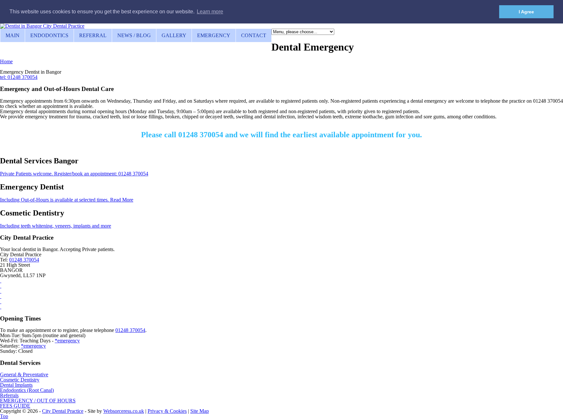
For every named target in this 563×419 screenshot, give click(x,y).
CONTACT (253, 35)
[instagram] (0, 286)
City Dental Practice (62, 411)
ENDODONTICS (49, 35)
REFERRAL (93, 35)
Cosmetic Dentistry (19, 379)
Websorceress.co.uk (123, 411)
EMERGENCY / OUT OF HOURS (38, 400)
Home (6, 61)
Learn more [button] (210, 11)
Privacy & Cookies (167, 411)
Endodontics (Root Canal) (27, 390)
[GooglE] (0, 301)
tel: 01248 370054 (18, 77)
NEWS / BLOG (134, 35)
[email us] (0, 306)
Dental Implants (16, 385)
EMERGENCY (213, 35)
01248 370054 (24, 259)
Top (4, 416)
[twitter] (0, 296)
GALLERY (174, 35)
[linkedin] (0, 291)
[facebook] (0, 280)
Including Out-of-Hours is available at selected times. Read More (66, 199)
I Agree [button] (526, 11)
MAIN (13, 35)
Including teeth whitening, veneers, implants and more (55, 226)
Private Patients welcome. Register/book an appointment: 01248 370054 (74, 173)
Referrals (9, 395)
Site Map (199, 411)
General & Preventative (24, 374)
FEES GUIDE (15, 406)
